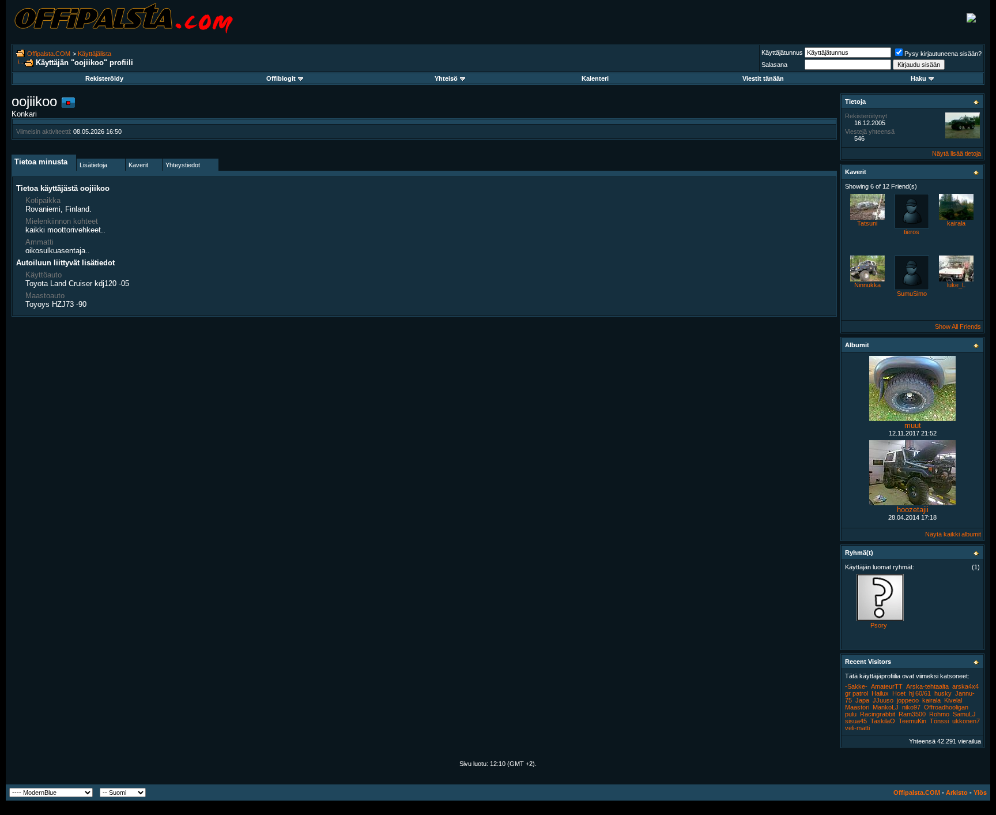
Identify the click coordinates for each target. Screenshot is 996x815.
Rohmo (939, 714)
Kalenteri (595, 78)
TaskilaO (882, 721)
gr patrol (856, 693)
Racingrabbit (877, 714)
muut (912, 425)
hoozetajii (913, 509)
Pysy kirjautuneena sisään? (943, 53)
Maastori (857, 707)
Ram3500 (912, 714)
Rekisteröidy (104, 78)
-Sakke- (856, 686)
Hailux (880, 693)
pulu (851, 714)
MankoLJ (886, 707)
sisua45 (856, 721)
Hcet (899, 693)
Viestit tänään (763, 78)
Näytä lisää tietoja (956, 153)
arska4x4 (965, 686)
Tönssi (939, 721)
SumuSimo (912, 293)
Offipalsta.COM (48, 53)
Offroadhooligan (946, 707)
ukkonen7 (966, 721)
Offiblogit (281, 78)
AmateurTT (887, 686)
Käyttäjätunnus (782, 52)
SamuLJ (964, 714)
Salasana (774, 64)
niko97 (911, 707)
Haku (918, 78)
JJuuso (883, 700)
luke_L (956, 284)
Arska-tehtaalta (927, 686)
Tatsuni (867, 223)
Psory (878, 625)
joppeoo (908, 700)
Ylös (980, 792)
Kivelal (953, 700)
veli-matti (857, 727)
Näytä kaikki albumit (953, 534)
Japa (862, 700)
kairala (956, 223)
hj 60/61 (920, 693)
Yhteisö (446, 78)
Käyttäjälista (94, 53)
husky (943, 693)
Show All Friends (958, 326)
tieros (911, 231)
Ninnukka (867, 284)
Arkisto (957, 792)
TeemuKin (912, 721)
